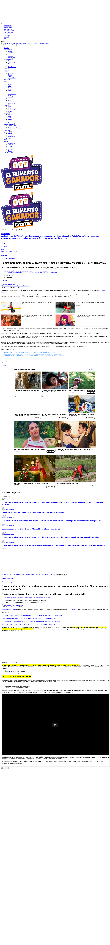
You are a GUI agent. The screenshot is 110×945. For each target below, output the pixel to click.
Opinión (6, 71)
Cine (9, 65)
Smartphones (11, 136)
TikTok (10, 89)
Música (10, 64)
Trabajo (10, 119)
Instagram (10, 84)
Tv (8, 60)
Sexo (9, 122)
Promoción (7, 130)
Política (10, 51)
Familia (6, 113)
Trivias (6, 140)
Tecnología (7, 132)
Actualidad (7, 49)
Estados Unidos (12, 108)
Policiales (10, 52)
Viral (5, 81)
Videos (6, 141)
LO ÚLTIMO (8, 26)
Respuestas (7, 79)
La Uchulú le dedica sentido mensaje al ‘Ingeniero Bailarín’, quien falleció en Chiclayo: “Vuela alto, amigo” (33, 354)
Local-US (10, 95)
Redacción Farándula (23, 286)
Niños (9, 117)
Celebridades (11, 62)
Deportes (6, 68)
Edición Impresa (8, 152)
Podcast (6, 38)
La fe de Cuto (8, 33)
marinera (3, 365)
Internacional (11, 57)
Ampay (10, 76)
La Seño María (12, 78)
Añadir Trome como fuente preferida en (11, 251)
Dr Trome (10, 149)
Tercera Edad (11, 121)
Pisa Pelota (7, 35)
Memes (10, 90)
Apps (9, 138)
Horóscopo (7, 70)
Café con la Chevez (9, 32)
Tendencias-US (12, 94)
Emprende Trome (9, 124)
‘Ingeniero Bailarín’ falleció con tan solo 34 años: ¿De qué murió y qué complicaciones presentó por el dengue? (34, 355)
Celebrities (10, 147)
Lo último (6, 48)
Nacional (10, 54)
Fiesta (9, 100)
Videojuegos (11, 135)
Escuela (10, 114)
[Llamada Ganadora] (21, 191)
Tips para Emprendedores (14, 128)
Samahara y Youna (9, 30)
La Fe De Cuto (12, 103)
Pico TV (6, 37)
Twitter (9, 86)
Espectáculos (7, 59)
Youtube (10, 87)
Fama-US (10, 97)
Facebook (10, 83)
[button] (19, 229)
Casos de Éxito (12, 125)
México (10, 111)
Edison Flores (8, 29)
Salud (9, 116)
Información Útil (12, 127)
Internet (10, 133)
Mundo (6, 105)
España (10, 106)
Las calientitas (11, 102)
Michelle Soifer (8, 27)
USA (5, 92)
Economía (10, 56)
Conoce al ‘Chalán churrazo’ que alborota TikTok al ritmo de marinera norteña (25, 271)
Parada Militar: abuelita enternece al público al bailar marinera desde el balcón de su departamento (30, 272)
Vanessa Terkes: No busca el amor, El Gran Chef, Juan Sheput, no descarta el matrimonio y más (30, 352)
